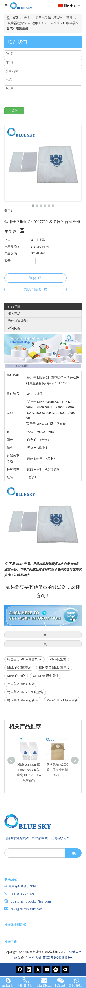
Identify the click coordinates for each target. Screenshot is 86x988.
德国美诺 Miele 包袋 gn (23, 700)
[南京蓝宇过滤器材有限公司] (29, 821)
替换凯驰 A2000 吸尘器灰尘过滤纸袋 (57, 770)
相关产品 (14, 313)
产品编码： (12, 253)
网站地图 (34, 957)
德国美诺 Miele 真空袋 (54, 667)
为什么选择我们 (19, 321)
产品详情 (14, 306)
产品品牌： (12, 246)
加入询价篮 (33, 289)
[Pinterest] (56, 969)
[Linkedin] (28, 969)
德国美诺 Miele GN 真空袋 (25, 692)
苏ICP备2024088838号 (57, 957)
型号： (9, 240)
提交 (14, 110)
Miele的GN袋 (16, 676)
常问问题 (14, 328)
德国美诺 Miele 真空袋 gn (24, 659)
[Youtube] (46, 969)
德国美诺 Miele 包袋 (21, 684)
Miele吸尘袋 (58, 659)
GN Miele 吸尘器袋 (45, 676)
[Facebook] (19, 969)
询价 (32, 278)
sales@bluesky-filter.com (26, 909)
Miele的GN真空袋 (19, 667)
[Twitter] (37, 969)
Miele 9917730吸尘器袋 (62, 700)
